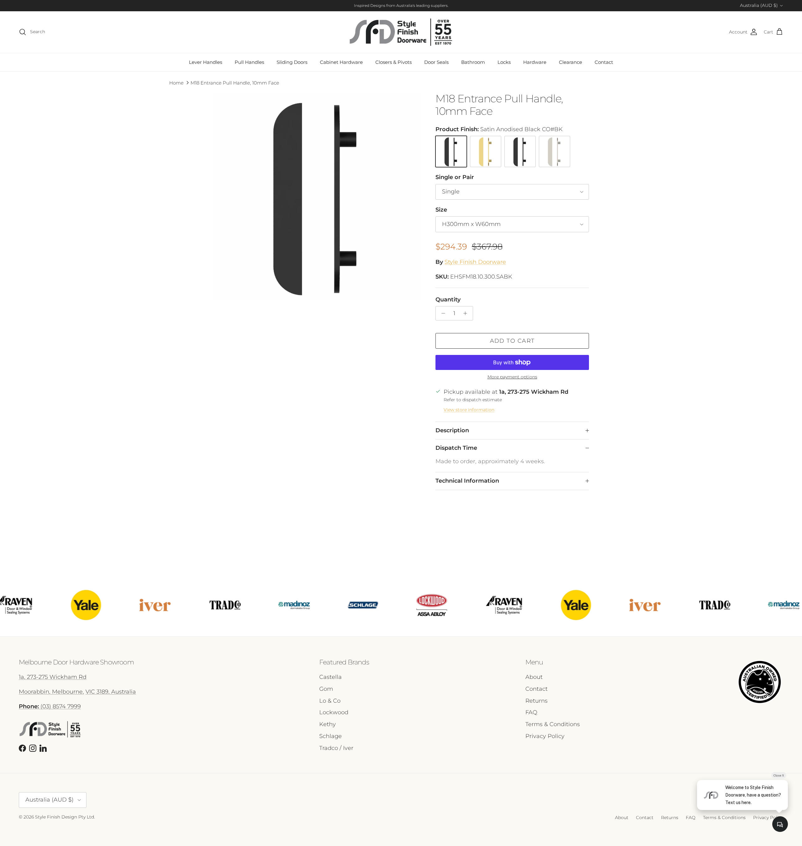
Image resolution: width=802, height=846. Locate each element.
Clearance (570, 62)
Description (452, 430)
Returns (536, 700)
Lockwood (333, 712)
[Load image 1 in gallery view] (317, 196)
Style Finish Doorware (475, 262)
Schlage (330, 736)
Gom (326, 688)
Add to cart (512, 340)
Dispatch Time (456, 447)
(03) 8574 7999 (50, 706)
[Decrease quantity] (441, 313)
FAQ (531, 712)
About (534, 677)
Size (441, 209)
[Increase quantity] (467, 313)
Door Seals (436, 62)
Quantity (448, 299)
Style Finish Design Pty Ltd (64, 817)
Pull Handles (249, 62)
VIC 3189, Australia (111, 691)
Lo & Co (330, 700)
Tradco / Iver (336, 748)
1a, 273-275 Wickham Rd (52, 677)
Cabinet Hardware (341, 62)
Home (176, 83)
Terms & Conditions (552, 724)
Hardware (534, 62)
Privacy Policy (545, 736)
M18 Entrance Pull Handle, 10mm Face (234, 83)
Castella (330, 677)
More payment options (512, 377)
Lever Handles (205, 62)
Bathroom (473, 62)
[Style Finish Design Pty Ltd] (401, 32)
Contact (604, 62)
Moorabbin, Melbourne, (51, 691)
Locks (504, 62)
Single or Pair (454, 177)
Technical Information (467, 480)
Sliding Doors (292, 62)
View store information (469, 410)
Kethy (327, 724)
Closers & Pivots (393, 62)
